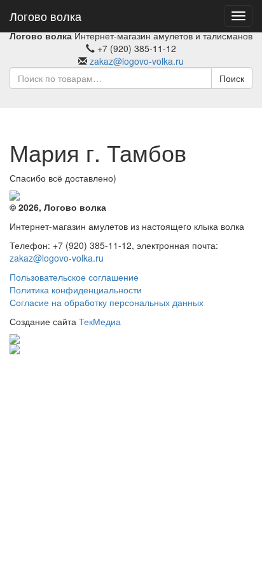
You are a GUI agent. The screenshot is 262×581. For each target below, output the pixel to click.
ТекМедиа (100, 321)
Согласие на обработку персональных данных (106, 302)
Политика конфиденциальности (76, 289)
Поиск (231, 78)
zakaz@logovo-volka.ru (137, 61)
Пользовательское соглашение (74, 276)
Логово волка (45, 16)
